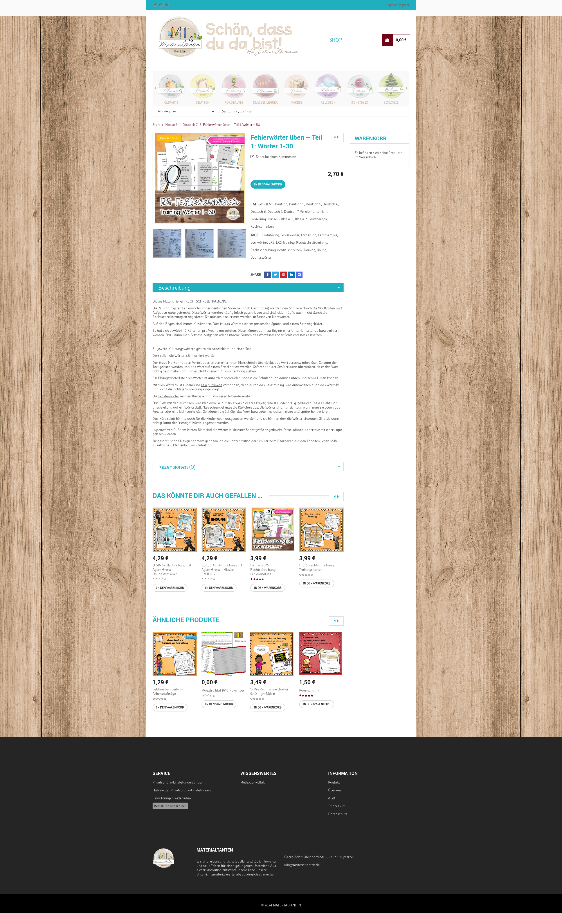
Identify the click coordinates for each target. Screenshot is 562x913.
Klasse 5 (273, 219)
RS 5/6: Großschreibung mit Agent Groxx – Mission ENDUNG (222, 569)
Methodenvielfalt (252, 782)
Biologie (391, 102)
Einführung (270, 235)
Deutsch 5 (296, 204)
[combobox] (185, 111)
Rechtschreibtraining (311, 242)
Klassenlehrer (265, 102)
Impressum (337, 806)
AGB (331, 798)
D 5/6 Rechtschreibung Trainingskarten (316, 567)
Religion (328, 102)
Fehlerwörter (290, 235)
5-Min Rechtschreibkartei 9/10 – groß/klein (269, 691)
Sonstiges (359, 102)
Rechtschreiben (262, 226)
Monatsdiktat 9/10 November (223, 690)
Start (156, 124)
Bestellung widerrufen (170, 806)
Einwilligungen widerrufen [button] (172, 798)
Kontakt (334, 782)
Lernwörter (258, 242)
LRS (271, 242)
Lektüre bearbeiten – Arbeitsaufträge (168, 691)
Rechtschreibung (263, 250)
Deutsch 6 (330, 204)
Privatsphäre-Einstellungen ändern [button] (179, 782)
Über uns (335, 790)
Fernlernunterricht (314, 211)
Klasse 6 (287, 219)
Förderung (234, 102)
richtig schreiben (289, 250)
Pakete (296, 102)
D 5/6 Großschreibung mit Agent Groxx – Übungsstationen (172, 569)
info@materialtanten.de (302, 865)
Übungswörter (261, 257)
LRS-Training (285, 242)
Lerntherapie (318, 219)
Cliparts (171, 102)
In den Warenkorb (268, 184)
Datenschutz (337, 814)
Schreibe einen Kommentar (276, 157)
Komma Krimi (309, 690)
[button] (170, 588)
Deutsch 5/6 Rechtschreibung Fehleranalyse (263, 569)
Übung (321, 250)
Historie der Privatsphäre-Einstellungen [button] (182, 790)
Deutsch (202, 102)
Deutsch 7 (190, 124)
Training (309, 250)
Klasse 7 (171, 124)
